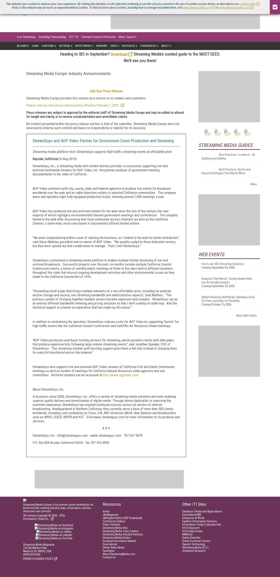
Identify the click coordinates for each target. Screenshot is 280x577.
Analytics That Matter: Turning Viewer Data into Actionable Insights (226, 280)
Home (35, 45)
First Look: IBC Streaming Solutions (222, 264)
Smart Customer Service (196, 541)
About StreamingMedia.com (119, 554)
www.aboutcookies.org (196, 7)
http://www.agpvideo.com (120, 375)
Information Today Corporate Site (201, 524)
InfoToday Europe (192, 531)
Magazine (110, 514)
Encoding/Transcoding (52, 37)
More (254, 184)
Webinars (101, 45)
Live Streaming (26, 37)
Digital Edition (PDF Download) (122, 518)
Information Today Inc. (36, 518)
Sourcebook (110, 544)
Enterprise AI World (193, 518)
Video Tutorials (111, 524)
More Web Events (246, 315)
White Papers (83, 45)
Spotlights (109, 550)
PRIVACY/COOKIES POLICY (38, 558)
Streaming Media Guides (117, 537)
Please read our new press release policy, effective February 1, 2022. (73, 105)
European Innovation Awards (119, 541)
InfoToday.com (191, 527)
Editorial (64, 45)
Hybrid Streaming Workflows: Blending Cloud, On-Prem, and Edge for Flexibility (228, 299)
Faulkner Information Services (199, 521)
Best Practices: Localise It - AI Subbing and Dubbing (228, 156)
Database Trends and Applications (202, 511)
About (165, 45)
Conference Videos (114, 521)
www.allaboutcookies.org (234, 7)
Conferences (148, 45)
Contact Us (109, 557)
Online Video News (113, 547)
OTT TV (74, 37)
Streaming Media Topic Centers (121, 531)
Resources (128, 45)
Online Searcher (191, 537)
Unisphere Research (194, 550)
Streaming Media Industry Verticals (123, 534)
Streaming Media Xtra (115, 527)
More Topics (126, 37)
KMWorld (187, 534)
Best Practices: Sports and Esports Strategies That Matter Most (225, 171)
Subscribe (48, 45)
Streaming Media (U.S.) (195, 547)
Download (119, 54)
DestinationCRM (191, 514)
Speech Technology (193, 544)
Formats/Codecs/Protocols (99, 37)
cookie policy (247, 4)
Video (113, 45)
